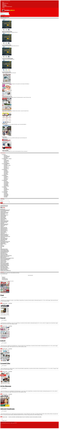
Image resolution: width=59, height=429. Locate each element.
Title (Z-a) (3, 277)
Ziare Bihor (5, 164)
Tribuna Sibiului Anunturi (4, 267)
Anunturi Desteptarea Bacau (4, 264)
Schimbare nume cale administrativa (5, 270)
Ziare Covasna (6, 194)
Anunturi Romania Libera (4, 205)
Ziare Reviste (2, 245)
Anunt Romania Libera (3, 222)
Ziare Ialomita (6, 184)
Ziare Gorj (5, 188)
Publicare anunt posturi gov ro (4, 256)
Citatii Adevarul (2, 237)
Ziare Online (2, 246)
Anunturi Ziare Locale (3, 228)
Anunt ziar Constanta (3, 261)
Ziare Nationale (6, 162)
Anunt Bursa (2, 223)
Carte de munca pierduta (3, 254)
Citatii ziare (2, 226)
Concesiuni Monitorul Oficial (4, 251)
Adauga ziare (2, 16)
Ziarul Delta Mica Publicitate (4, 263)
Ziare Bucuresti (6, 160)
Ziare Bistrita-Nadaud (7, 165)
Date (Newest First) (5, 279)
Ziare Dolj (5, 187)
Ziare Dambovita (6, 182)
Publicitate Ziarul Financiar (4, 249)
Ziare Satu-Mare (6, 168)
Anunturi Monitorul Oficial (4, 242)
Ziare (1, 247)
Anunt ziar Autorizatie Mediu (4, 259)
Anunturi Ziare (2, 225)
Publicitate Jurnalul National (4, 234)
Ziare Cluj (23, 416)
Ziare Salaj (5, 167)
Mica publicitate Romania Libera (5, 209)
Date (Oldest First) (5, 278)
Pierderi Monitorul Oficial (4, 252)
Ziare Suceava (6, 178)
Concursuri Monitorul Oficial (4, 210)
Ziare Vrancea (6, 174)
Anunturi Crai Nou (3, 262)
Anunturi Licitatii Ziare (3, 227)
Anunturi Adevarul (3, 211)
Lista (1, 273)
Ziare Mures (7, 17)
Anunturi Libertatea (3, 215)
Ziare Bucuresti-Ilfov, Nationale (6, 158)
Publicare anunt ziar (3, 257)
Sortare (6, 273)
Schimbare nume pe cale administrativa (6, 255)
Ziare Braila (6, 170)
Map (4, 273)
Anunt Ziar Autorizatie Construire (5, 258)
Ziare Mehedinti (6, 189)
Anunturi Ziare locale (3, 229)
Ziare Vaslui (6, 179)
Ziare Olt (5, 190)
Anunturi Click (2, 219)
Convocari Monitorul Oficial (4, 250)
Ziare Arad (5, 155)
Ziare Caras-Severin (7, 156)
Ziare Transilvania (3, 17)
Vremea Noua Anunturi (3, 268)
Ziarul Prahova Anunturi (3, 266)
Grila (2, 273)
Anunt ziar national (3, 231)
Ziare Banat (4, 154)
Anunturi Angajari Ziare (3, 224)
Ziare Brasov (6, 193)
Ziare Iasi (5, 177)
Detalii (1, 303)
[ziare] (2, 208)
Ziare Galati (6, 172)
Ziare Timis (5, 157)
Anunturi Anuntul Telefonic (4, 212)
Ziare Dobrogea (4, 169)
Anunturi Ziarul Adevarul (4, 230)
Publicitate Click (2, 240)
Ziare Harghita (6, 195)
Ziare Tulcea (6, 173)
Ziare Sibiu (5, 196)
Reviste (5, 159)
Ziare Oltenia (4, 186)
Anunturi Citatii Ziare (3, 232)
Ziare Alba (5, 192)
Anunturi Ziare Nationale (4, 206)
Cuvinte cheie (2, 199)
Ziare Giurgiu (6, 183)
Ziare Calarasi (6, 181)
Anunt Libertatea (2, 217)
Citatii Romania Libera (3, 239)
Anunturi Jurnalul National (4, 214)
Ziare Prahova (6, 185)
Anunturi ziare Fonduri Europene (5, 236)
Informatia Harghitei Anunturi (4, 265)
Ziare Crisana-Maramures (6, 163)
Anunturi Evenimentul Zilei (4, 220)
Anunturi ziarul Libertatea (4, 235)
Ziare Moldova (4, 175)
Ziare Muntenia (4, 180)
